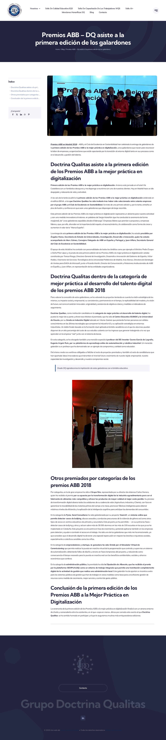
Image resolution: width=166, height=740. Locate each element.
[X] (17, 114)
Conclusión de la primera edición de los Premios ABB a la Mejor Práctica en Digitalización (26, 98)
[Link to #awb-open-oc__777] (156, 10)
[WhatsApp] (25, 114)
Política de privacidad (113, 730)
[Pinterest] (29, 114)
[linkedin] (83, 718)
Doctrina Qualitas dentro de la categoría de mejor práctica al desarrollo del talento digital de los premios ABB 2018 (26, 91)
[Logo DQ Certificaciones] (14, 3)
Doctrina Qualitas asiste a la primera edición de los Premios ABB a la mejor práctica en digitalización (26, 87)
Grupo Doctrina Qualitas (69, 730)
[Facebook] (13, 114)
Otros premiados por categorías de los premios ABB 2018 (26, 94)
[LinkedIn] (21, 114)
